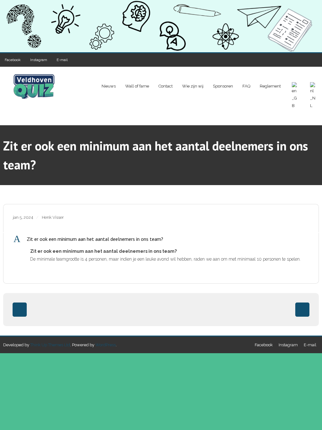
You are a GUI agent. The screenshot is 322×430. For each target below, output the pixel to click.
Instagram (38, 60)
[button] (161, 239)
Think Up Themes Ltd (50, 344)
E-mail (62, 60)
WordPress (105, 344)
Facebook (13, 60)
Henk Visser (53, 217)
